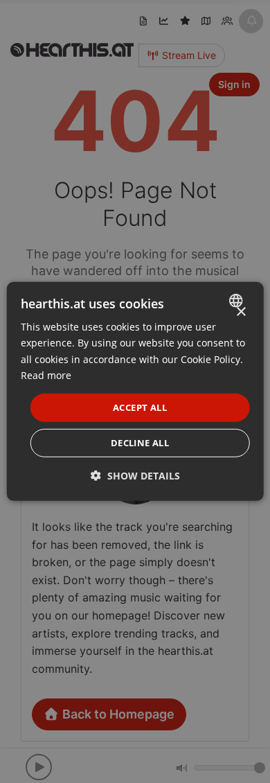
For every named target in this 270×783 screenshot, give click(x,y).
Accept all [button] (140, 407)
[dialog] (135, 391)
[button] (135, 476)
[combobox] (237, 301)
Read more (46, 374)
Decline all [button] (140, 443)
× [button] (240, 312)
